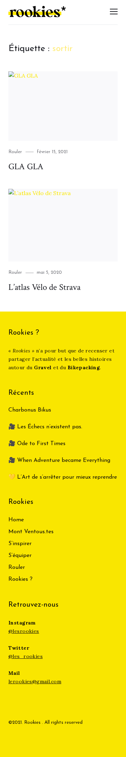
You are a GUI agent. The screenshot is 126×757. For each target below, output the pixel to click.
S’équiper (19, 555)
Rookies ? (20, 579)
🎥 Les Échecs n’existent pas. (45, 427)
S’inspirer (19, 544)
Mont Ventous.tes (31, 532)
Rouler (15, 152)
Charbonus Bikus (29, 410)
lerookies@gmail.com (34, 681)
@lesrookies (23, 631)
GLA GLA (25, 166)
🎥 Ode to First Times (36, 444)
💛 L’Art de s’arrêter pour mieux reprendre (62, 477)
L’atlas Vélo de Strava (44, 287)
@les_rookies (25, 656)
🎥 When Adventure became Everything (59, 460)
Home (16, 520)
